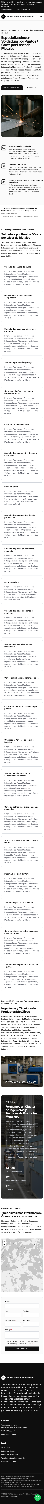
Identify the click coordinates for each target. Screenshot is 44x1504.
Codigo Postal (10, 1320)
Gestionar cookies (23, 10)
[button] (22, 1265)
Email (7, 1311)
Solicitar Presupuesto (11, 88)
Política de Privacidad (29, 1341)
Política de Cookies (8, 1451)
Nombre (8, 1302)
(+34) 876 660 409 (8, 1431)
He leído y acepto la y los (22, 1342)
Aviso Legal (5, 1448)
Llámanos (30, 88)
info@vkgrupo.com (8, 1434)
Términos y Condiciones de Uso (20, 1343)
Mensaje (8, 1330)
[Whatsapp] (37, 1497)
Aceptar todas (6, 10)
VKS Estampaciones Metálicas (20, 16)
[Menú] (41, 16)
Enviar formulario (22, 1348)
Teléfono (27, 1311)
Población (27, 1320)
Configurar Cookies (8, 1461)
